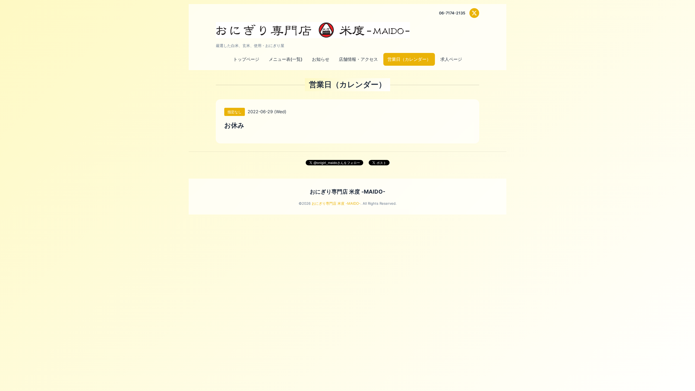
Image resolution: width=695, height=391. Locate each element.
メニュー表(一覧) (285, 59)
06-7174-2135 (452, 13)
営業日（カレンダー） (409, 59)
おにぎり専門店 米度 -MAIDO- (347, 191)
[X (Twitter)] (474, 13)
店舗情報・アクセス (358, 59)
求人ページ (451, 59)
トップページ (246, 59)
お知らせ (320, 59)
